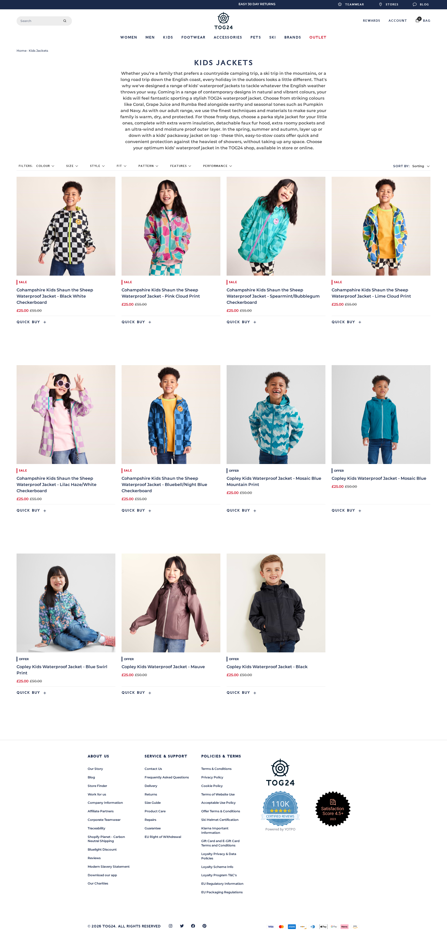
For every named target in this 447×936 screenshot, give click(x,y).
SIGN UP (173, 495)
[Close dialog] (320, 405)
